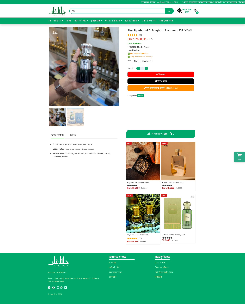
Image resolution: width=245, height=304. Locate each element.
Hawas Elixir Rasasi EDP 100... (172, 182)
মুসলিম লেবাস (131, 20)
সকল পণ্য (112, 262)
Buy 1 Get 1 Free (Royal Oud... (138, 234)
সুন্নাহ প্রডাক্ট (96, 20)
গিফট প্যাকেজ (80, 20)
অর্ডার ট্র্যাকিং (114, 267)
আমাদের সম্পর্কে (115, 272)
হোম (49, 20)
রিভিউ (73, 135)
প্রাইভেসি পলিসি (161, 262)
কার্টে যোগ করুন (161, 81)
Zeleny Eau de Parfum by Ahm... (174, 234)
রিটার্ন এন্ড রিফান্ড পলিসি (164, 272)
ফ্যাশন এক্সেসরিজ (113, 20)
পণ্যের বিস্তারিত (57, 135)
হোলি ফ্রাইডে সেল (149, 20)
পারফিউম (57, 20)
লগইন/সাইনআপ (166, 20)
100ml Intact (146, 61)
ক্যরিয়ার (158, 277)
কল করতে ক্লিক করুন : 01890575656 (162, 88)
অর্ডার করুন (160, 74)
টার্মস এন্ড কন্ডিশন (162, 267)
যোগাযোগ (113, 277)
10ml (136, 61)
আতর (68, 20)
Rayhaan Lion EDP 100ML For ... (138, 182)
